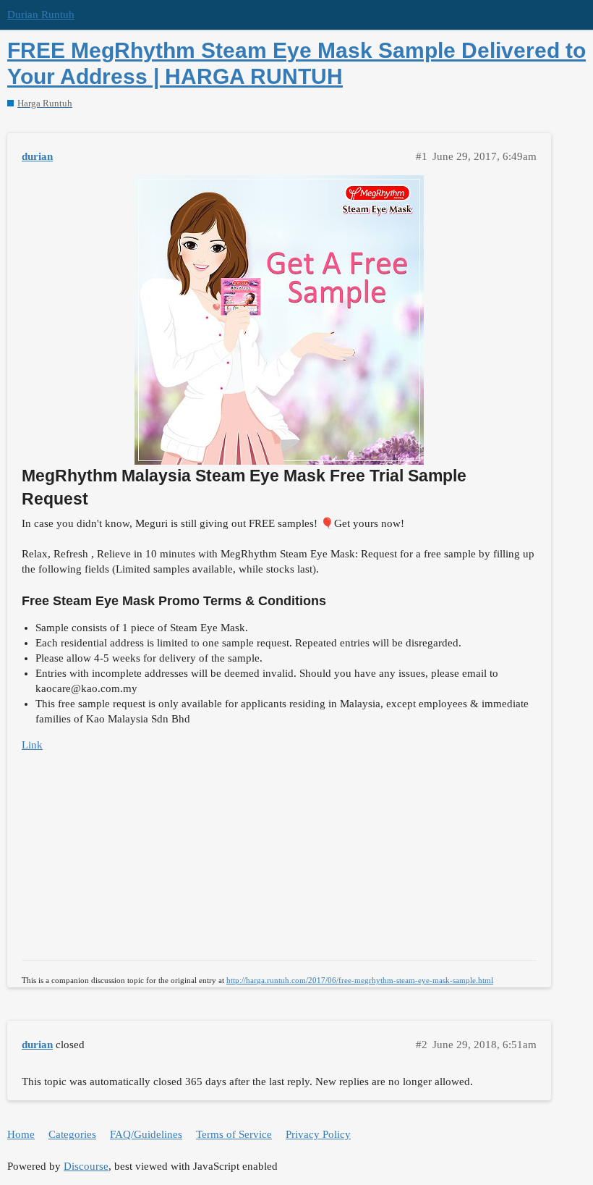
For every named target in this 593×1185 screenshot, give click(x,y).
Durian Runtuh (40, 14)
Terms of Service (234, 1134)
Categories (72, 1134)
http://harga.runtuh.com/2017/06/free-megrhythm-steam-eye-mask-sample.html (359, 980)
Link (32, 745)
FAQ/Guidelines (146, 1134)
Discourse (86, 1166)
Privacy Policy (318, 1134)
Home (21, 1134)
